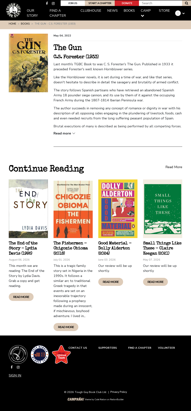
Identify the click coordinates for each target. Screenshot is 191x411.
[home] (13, 10)
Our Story (32, 13)
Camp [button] (146, 10)
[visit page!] (47, 3)
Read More (173, 167)
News (112, 10)
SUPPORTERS (107, 348)
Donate (127, 3)
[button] (181, 13)
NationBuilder (117, 399)
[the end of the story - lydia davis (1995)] (28, 208)
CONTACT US (77, 348)
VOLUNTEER (166, 348)
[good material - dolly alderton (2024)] (117, 208)
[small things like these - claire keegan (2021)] (162, 208)
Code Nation (101, 399)
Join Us (72, 3)
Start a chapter (99, 3)
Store (164, 10)
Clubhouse (91, 10)
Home (12, 23)
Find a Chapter (58, 13)
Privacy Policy (118, 392)
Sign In (15, 375)
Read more (21, 297)
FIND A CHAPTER (139, 348)
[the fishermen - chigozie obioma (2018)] (73, 208)
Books (131, 10)
